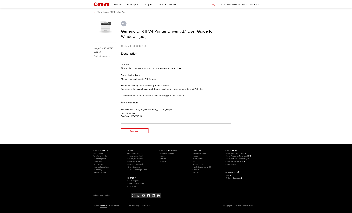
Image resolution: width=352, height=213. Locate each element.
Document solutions (167, 153)
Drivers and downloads (135, 156)
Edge (228, 175)
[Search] (213, 4)
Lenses (195, 156)
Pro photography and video (203, 167)
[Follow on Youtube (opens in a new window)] (143, 195)
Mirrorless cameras (200, 153)
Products (117, 4)
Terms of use (146, 206)
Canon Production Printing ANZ (237, 156)
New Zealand (114, 206)
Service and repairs (134, 162)
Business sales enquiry (135, 184)
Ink (194, 162)
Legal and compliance (102, 167)
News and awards (100, 173)
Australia (103, 206)
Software (163, 162)
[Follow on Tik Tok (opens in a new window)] (138, 195)
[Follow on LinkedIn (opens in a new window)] (153, 195)
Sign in (244, 4)
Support (148, 4)
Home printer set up (134, 153)
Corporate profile (100, 159)
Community (98, 170)
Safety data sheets (133, 167)
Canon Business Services (235, 153)
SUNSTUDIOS (231, 164)
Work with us (98, 164)
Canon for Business (167, 4)
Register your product (135, 159)
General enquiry (132, 181)
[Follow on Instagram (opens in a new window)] (133, 195)
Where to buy (132, 186)
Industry (163, 156)
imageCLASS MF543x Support (104, 50)
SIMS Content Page (118, 12)
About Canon (98, 153)
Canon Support (103, 12)
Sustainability (98, 162)
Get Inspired (133, 4)
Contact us (236, 4)
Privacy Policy (134, 206)
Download (134, 131)
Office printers (198, 164)
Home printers (198, 159)
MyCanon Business (134, 164)
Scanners (196, 173)
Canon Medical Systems (235, 162)
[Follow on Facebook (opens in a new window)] (148, 195)
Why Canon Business (101, 156)
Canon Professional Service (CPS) (238, 159)
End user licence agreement (137, 170)
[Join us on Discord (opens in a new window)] (158, 195)
